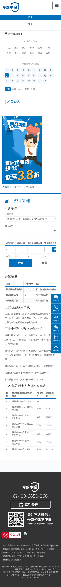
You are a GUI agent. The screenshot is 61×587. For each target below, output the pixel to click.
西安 (16, 52)
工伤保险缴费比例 (24, 556)
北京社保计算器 (18, 549)
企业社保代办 (39, 556)
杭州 (40, 47)
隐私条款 (6, 566)
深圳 (9, 52)
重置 (44, 262)
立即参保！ (33, 504)
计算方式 (9, 213)
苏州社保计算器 (8, 552)
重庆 (24, 52)
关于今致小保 (46, 545)
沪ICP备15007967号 (45, 569)
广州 (48, 47)
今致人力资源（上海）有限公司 (24, 566)
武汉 (40, 52)
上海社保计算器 (32, 549)
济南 (27, 89)
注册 (30, 24)
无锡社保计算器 (8, 556)
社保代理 (6, 559)
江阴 (8, 89)
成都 (48, 52)
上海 (16, 47)
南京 (24, 47)
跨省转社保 (16, 559)
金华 (33, 89)
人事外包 (16, 187)
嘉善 (14, 89)
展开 (53, 545)
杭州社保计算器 (47, 549)
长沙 (32, 52)
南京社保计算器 (38, 552)
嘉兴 (20, 89)
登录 (30, 17)
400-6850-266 (33, 496)
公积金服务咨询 (23, 545)
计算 (20, 262)
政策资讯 (35, 545)
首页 (7, 187)
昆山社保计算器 (23, 552)
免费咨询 (6, 549)
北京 (9, 47)
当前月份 (9, 225)
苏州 (32, 47)
